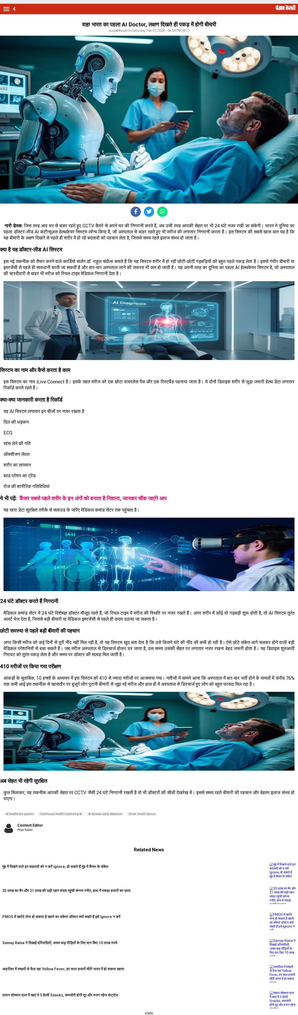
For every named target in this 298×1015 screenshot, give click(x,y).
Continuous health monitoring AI (61, 814)
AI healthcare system (20, 814)
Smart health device (142, 814)
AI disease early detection (105, 814)
